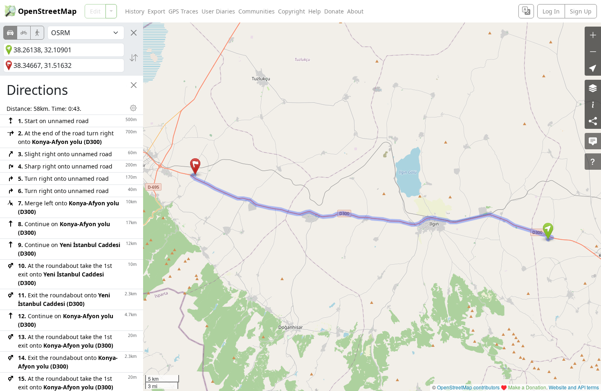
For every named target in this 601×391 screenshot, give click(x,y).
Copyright (291, 11)
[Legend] (593, 104)
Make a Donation (527, 387)
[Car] (10, 33)
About (355, 11)
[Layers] (593, 88)
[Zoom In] (593, 35)
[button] (548, 231)
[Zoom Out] (593, 51)
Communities (256, 11)
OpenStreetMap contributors (468, 387)
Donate (334, 11)
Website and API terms (574, 387)
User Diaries (218, 11)
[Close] (134, 33)
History (134, 11)
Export (156, 11)
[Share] (593, 120)
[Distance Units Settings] (133, 108)
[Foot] (37, 33)
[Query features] (593, 161)
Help (314, 11)
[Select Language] (526, 11)
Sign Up (581, 11)
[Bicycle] (24, 33)
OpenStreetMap (47, 11)
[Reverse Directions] (134, 58)
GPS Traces (183, 11)
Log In (551, 11)
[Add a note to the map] (593, 141)
